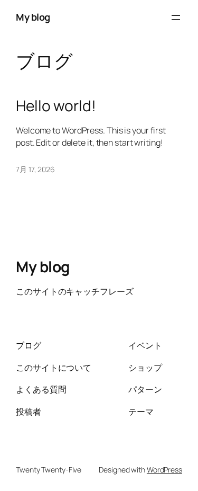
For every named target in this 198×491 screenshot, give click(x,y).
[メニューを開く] (175, 17)
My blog (33, 17)
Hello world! (56, 105)
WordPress (164, 470)
